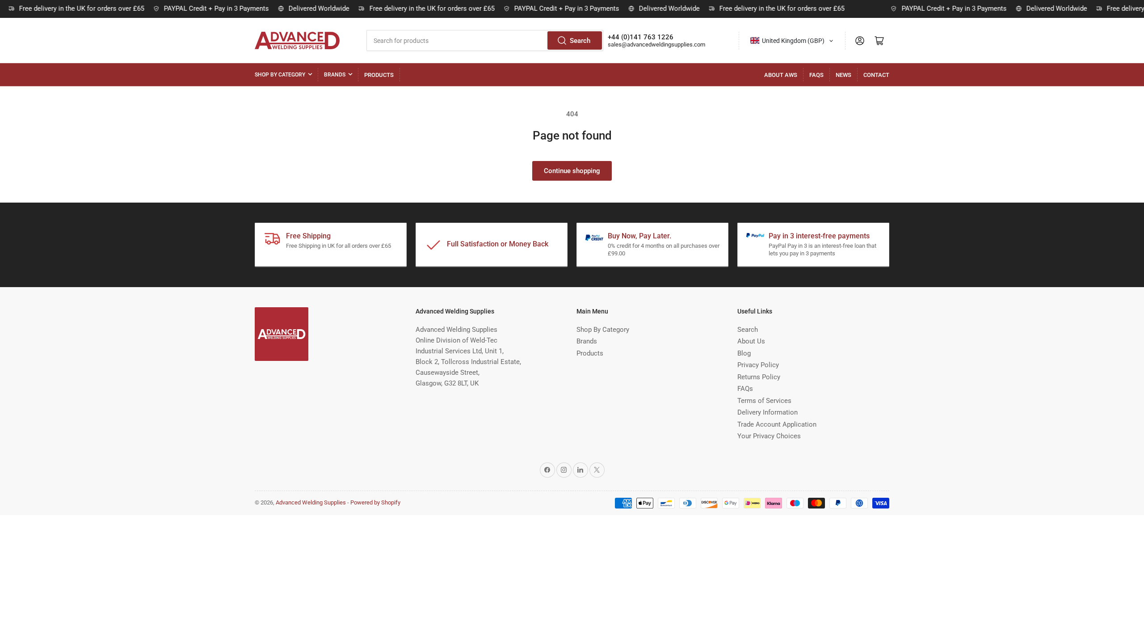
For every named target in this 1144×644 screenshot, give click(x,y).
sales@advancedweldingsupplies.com (656, 44)
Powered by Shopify (375, 502)
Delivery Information (767, 412)
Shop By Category (280, 75)
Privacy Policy (758, 365)
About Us (751, 341)
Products (379, 75)
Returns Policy (758, 377)
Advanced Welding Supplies (311, 502)
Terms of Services (764, 401)
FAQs (816, 75)
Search (580, 41)
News (843, 75)
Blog (744, 353)
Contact (876, 75)
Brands (334, 75)
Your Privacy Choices (769, 436)
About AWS (780, 75)
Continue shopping (572, 171)
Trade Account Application (776, 424)
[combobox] (484, 40)
